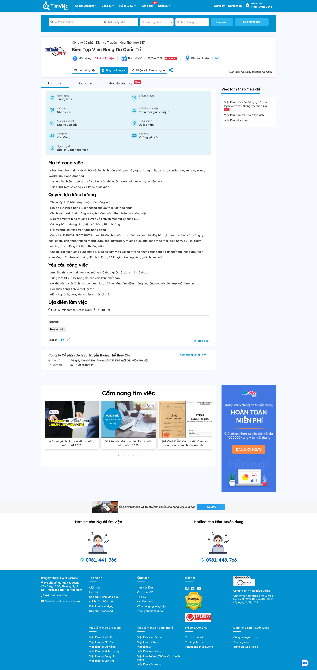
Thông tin (55, 83)
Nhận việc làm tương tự (150, 70)
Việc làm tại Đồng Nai (102, 656)
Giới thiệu (95, 587)
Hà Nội (215, 58)
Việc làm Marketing (149, 651)
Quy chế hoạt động (101, 611)
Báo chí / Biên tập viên (72, 149)
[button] (118, 455)
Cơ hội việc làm (85, 6)
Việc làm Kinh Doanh (150, 637)
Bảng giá (148, 5)
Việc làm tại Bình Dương (104, 651)
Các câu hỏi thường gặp (104, 597)
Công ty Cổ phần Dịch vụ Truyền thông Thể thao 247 (108, 42)
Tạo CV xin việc (194, 637)
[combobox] (120, 22)
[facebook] (187, 588)
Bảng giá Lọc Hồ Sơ (245, 646)
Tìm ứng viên (241, 642)
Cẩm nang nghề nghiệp (151, 606)
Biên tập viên (57, 329)
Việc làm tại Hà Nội (236, 120)
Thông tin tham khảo (150, 611)
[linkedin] (193, 588)
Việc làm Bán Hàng (149, 664)
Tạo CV (141, 597)
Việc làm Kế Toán (148, 642)
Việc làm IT (144, 646)
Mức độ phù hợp (124, 83)
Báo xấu (203, 341)
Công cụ (163, 6)
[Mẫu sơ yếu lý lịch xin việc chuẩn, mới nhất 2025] (72, 419)
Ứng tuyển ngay (115, 70)
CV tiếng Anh (145, 601)
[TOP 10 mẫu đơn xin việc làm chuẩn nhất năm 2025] (128, 419)
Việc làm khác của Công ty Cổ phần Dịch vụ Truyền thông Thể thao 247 (246, 105)
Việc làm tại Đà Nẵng (102, 646)
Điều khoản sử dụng (101, 606)
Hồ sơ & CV (126, 6)
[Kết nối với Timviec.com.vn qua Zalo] (304, 663)
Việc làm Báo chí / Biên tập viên (244, 115)
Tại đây (211, 507)
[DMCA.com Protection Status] (193, 601)
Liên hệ (93, 592)
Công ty (107, 6)
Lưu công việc (87, 70)
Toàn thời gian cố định (154, 112)
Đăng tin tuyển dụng (245, 637)
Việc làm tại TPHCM (101, 642)
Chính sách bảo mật (101, 601)
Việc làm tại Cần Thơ (102, 660)
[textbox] (120, 22)
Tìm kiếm (222, 22)
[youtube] (200, 588)
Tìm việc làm (145, 587)
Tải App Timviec (195, 642)
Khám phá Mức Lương (199, 646)
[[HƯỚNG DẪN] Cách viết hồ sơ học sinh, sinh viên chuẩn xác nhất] (185, 419)
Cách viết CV (145, 592)
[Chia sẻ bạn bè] (171, 70)
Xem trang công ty (192, 354)
